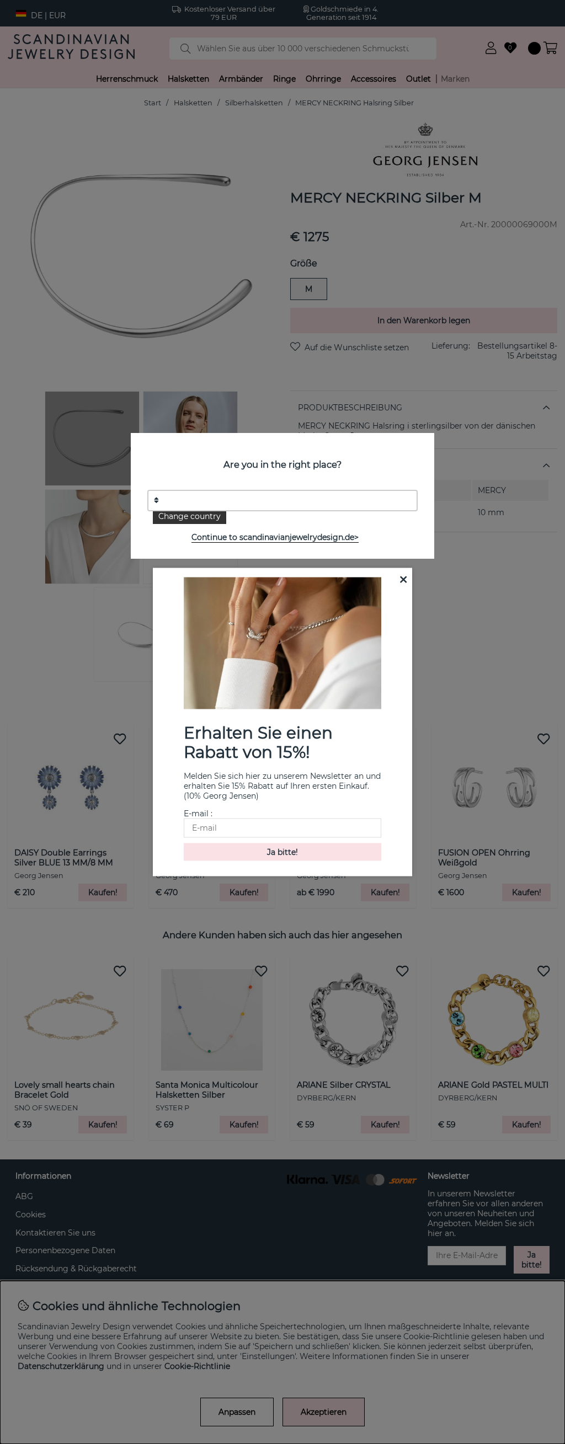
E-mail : (198, 813)
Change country (189, 516)
